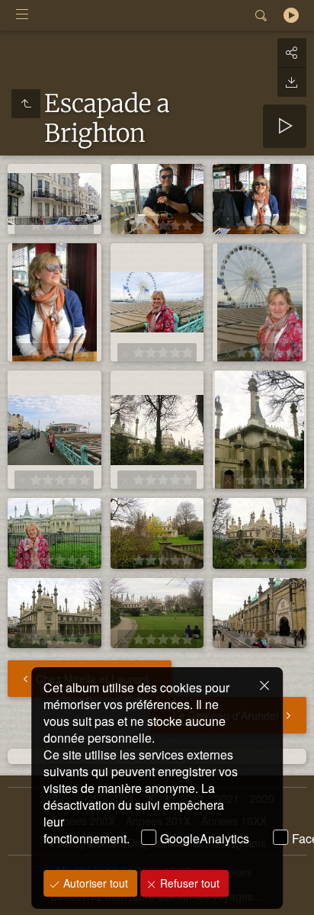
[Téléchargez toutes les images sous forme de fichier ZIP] (291, 82)
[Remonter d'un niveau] (25, 103)
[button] (30, 884)
